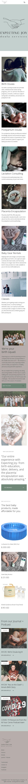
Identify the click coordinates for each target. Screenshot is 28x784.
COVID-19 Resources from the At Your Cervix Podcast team (13, 721)
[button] (24, 2)
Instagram (3, 767)
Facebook (3, 769)
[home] (7, 2)
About (2, 750)
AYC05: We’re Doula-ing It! (12, 652)
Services (3, 752)
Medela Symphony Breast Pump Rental (12, 605)
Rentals (3, 755)
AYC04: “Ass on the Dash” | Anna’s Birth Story (12, 685)
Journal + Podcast (5, 757)
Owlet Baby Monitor (6, 574)
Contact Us (4, 764)
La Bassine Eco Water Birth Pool (10, 544)
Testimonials (4, 762)
